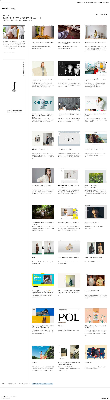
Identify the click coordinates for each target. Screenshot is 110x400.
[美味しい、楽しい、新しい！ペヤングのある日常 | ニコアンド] (96, 322)
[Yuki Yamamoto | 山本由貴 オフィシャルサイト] (96, 75)
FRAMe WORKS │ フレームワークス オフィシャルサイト (42, 79)
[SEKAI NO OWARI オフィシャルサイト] (69, 75)
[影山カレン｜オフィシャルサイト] (43, 145)
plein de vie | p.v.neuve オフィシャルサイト (95, 43)
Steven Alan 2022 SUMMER (92, 291)
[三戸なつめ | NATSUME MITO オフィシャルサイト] (96, 110)
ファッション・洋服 (101, 14)
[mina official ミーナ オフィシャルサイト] (69, 218)
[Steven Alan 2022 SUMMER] (96, 287)
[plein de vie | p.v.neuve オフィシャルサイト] (96, 38)
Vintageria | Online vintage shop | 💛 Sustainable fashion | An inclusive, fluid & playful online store (43, 292)
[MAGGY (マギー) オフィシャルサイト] (43, 182)
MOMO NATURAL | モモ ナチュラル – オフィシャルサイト (68, 186)
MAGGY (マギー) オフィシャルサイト (41, 185)
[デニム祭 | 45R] (96, 358)
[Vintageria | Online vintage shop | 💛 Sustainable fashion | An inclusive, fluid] (43, 287)
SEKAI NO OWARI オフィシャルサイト (68, 79)
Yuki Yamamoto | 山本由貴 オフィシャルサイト (95, 79)
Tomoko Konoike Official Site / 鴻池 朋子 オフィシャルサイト (43, 223)
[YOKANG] (43, 358)
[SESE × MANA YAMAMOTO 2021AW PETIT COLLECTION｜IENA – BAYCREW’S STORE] (69, 287)
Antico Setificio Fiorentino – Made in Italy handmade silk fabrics (69, 43)
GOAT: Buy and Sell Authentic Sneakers (68, 257)
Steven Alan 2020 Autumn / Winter (93, 257)
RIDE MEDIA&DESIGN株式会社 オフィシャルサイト (69, 114)
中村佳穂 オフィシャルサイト (65, 149)
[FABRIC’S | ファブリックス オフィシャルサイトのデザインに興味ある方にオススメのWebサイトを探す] (14, 38)
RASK (33, 257)
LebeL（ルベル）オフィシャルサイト (94, 149)
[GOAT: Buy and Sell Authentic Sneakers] (69, 254)
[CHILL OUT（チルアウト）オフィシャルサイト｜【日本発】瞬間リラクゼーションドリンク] (43, 110)
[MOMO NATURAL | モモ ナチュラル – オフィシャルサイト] (69, 182)
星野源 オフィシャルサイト (92, 222)
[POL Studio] (69, 322)
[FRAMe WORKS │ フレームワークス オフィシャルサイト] (43, 75)
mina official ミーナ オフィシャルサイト (68, 222)
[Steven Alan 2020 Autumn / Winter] (96, 254)
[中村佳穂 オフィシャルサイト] (69, 145)
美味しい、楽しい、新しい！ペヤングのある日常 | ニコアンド (95, 326)
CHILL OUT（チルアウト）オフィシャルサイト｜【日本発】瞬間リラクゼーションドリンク (43, 115)
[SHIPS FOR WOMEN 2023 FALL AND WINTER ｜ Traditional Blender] (69, 358)
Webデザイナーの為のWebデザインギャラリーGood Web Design (93, 2)
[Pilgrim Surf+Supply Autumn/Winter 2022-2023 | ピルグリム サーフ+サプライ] (43, 322)
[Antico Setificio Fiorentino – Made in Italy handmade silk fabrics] (69, 38)
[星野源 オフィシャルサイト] (96, 219)
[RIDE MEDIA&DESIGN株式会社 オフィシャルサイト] (69, 110)
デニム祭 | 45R (88, 362)
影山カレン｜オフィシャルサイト (40, 149)
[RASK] (43, 254)
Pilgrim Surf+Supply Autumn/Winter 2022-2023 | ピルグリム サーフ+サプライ (43, 326)
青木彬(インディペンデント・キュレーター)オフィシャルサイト (94, 186)
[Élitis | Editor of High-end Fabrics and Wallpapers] (43, 38)
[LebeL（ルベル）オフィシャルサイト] (96, 145)
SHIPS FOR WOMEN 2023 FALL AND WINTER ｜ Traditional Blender (69, 363)
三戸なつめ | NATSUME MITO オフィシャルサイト (95, 114)
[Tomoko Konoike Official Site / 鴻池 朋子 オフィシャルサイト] (43, 218)
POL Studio (61, 326)
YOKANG (34, 362)
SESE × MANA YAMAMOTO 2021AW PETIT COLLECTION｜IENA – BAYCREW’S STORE (69, 292)
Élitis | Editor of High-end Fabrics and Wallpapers (43, 43)
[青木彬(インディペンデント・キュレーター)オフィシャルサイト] (96, 182)
